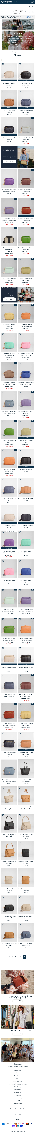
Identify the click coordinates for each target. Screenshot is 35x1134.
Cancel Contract (17, 1103)
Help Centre (17, 1076)
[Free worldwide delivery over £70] (17, 1017)
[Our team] (17, 1050)
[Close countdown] (33, 16)
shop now (17, 1034)
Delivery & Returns (17, 1070)
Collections (19, 52)
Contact (8, 6)
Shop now (17, 1001)
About (2, 6)
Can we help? (17, 1114)
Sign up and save (17, 1108)
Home (13, 52)
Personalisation (17, 1095)
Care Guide (17, 1089)
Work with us (17, 1092)
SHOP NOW (9, 161)
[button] (3, 64)
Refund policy (17, 1087)
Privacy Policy (17, 1101)
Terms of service (17, 1081)
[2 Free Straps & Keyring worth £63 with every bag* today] (17, 982)
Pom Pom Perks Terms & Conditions (17, 1084)
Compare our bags (17, 1098)
